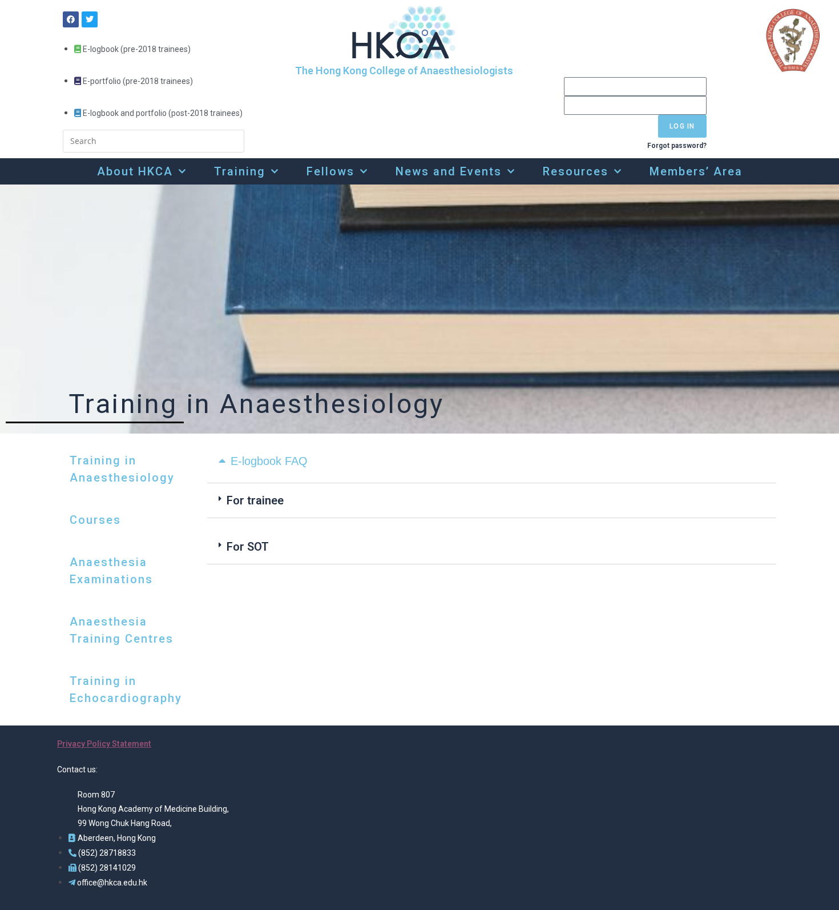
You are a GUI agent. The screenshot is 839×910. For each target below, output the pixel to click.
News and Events (449, 171)
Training (239, 171)
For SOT (248, 547)
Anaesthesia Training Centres (122, 630)
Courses (95, 520)
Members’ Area (696, 171)
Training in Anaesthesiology (122, 469)
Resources (575, 171)
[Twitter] (90, 19)
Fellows (330, 171)
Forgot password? (677, 146)
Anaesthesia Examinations (111, 570)
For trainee (255, 500)
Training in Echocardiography (126, 689)
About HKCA (135, 171)
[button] (491, 500)
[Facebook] (71, 19)
